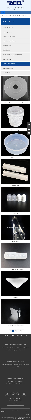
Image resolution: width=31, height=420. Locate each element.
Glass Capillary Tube (8, 27)
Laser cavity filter (7, 45)
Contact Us (15, 404)
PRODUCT (10, 15)
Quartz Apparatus (7, 59)
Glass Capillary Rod (7, 32)
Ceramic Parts (6, 72)
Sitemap (28, 414)
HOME (3, 15)
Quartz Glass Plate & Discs (9, 41)
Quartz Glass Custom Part (20, 15)
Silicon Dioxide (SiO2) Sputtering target (12, 54)
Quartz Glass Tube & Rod (9, 36)
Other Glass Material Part (9, 68)
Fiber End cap (6, 50)
